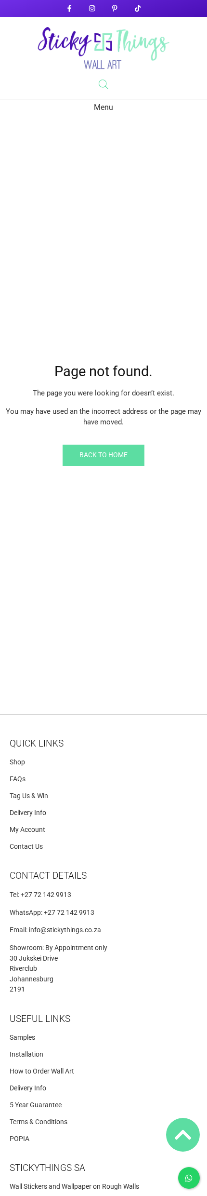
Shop (17, 762)
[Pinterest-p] (115, 8)
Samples (22, 1037)
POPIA (19, 1139)
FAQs (18, 779)
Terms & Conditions (38, 1122)
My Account (27, 830)
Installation (26, 1054)
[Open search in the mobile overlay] (103, 84)
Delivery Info (28, 813)
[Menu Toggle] (103, 107)
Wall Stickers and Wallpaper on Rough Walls (74, 1186)
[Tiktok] (137, 8)
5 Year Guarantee (36, 1105)
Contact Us (26, 847)
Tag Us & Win (29, 796)
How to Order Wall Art (42, 1071)
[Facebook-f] (69, 8)
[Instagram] (92, 8)
